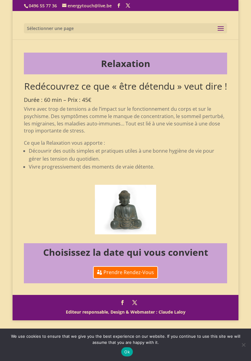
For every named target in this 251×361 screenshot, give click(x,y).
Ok (127, 351)
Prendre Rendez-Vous (128, 272)
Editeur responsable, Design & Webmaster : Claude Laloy (125, 312)
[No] (243, 345)
